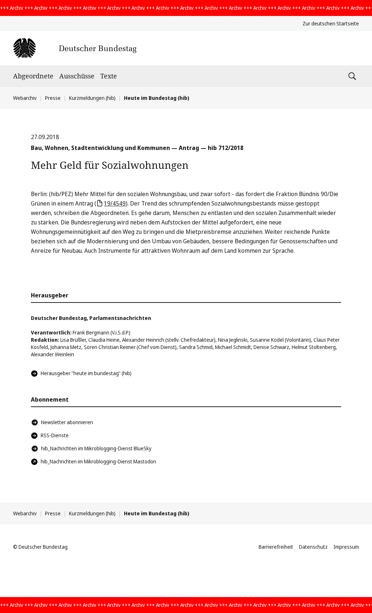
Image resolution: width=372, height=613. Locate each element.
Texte (108, 76)
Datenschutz (313, 546)
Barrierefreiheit (276, 546)
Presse (53, 97)
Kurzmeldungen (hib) (92, 97)
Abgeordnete (33, 76)
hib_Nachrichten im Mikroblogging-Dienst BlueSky (96, 448)
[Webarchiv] (74, 48)
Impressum (346, 546)
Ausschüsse (76, 76)
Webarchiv (25, 97)
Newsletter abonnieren (67, 422)
